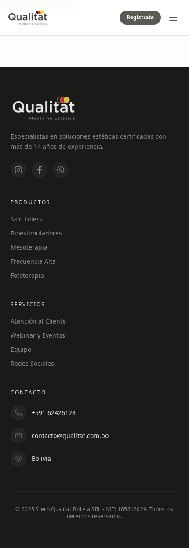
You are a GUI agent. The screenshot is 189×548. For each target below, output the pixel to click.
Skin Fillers (26, 219)
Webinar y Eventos (38, 335)
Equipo (21, 349)
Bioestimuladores (36, 233)
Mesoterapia (29, 247)
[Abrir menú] (173, 17)
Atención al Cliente (38, 321)
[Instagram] (18, 170)
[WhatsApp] (61, 170)
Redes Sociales (32, 363)
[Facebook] (39, 170)
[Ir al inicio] (27, 18)
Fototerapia (27, 275)
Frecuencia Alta (33, 261)
